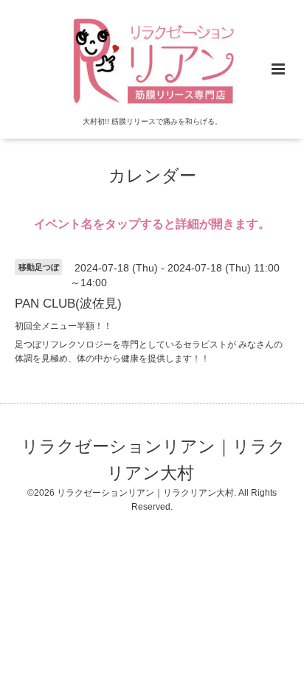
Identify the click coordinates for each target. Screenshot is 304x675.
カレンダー (152, 176)
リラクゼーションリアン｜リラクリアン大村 (153, 459)
